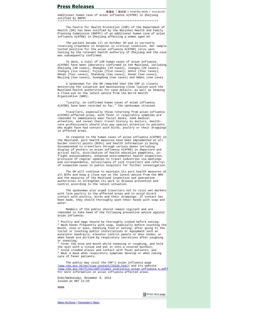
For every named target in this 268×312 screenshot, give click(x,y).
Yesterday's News (88, 302)
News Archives (67, 302)
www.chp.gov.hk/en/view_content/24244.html (93, 265)
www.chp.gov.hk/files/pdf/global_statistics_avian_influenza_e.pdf (112, 269)
